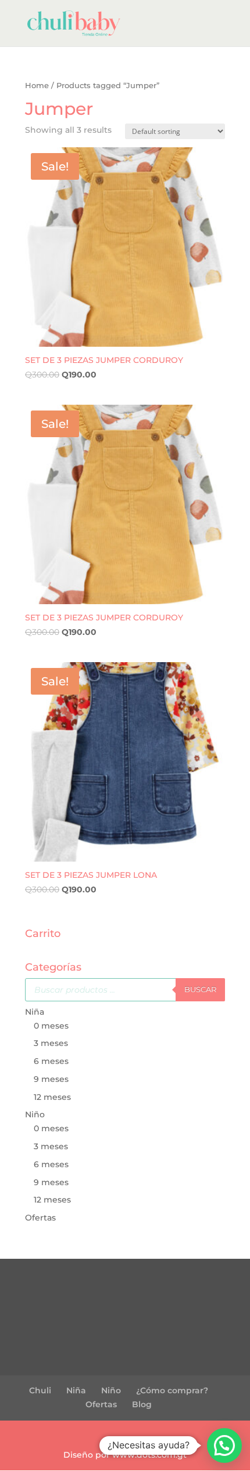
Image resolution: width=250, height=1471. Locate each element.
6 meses (51, 1061)
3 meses (51, 1043)
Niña (34, 1012)
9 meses (51, 1079)
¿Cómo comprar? (172, 1390)
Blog (142, 1404)
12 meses (52, 1097)
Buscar (200, 989)
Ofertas (40, 1217)
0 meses (51, 1025)
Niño (35, 1114)
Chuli (40, 1390)
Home (37, 85)
